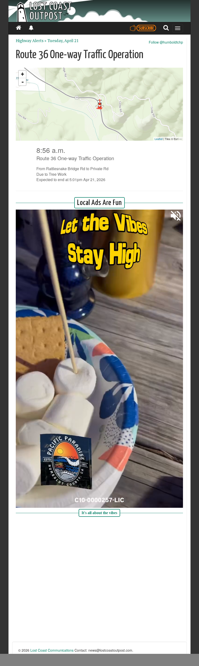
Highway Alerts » (31, 40)
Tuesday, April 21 (63, 40)
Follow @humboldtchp (166, 42)
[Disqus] (99, 580)
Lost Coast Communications (52, 650)
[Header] (99, 11)
